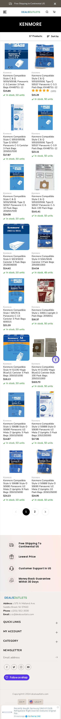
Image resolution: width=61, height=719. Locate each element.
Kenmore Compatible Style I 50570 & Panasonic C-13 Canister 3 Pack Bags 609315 (14, 316)
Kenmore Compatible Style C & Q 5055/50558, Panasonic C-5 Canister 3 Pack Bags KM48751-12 (15, 81)
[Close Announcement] (55, 4)
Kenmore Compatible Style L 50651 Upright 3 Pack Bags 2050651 (45, 313)
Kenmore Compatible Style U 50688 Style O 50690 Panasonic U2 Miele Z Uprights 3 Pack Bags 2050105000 (16, 429)
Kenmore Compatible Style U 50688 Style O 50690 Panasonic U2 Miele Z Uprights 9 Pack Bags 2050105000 (16, 486)
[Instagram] (21, 667)
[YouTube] (28, 667)
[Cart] (54, 11)
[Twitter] (14, 667)
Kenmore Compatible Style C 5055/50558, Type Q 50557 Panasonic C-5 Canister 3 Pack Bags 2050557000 (15, 144)
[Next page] (45, 511)
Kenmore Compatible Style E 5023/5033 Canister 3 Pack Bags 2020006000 (14, 261)
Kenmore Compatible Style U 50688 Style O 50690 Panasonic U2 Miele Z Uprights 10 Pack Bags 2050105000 (44, 486)
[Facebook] (6, 667)
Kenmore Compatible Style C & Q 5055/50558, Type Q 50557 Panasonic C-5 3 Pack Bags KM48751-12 (44, 81)
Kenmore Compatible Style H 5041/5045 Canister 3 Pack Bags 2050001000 (43, 261)
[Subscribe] (56, 658)
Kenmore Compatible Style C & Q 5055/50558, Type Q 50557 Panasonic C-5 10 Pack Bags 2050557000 (14, 203)
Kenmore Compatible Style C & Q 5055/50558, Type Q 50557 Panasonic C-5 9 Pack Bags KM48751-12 (44, 142)
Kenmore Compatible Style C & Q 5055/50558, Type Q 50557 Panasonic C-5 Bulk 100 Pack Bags (43, 202)
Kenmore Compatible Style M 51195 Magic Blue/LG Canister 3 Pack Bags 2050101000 (16, 371)
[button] (5, 11)
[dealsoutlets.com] (30, 12)
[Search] (47, 11)
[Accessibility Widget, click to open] (55, 359)
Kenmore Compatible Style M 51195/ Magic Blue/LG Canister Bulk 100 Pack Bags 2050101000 (43, 373)
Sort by (54, 36)
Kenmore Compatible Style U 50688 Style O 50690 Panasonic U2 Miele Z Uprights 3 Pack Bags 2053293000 (44, 429)
